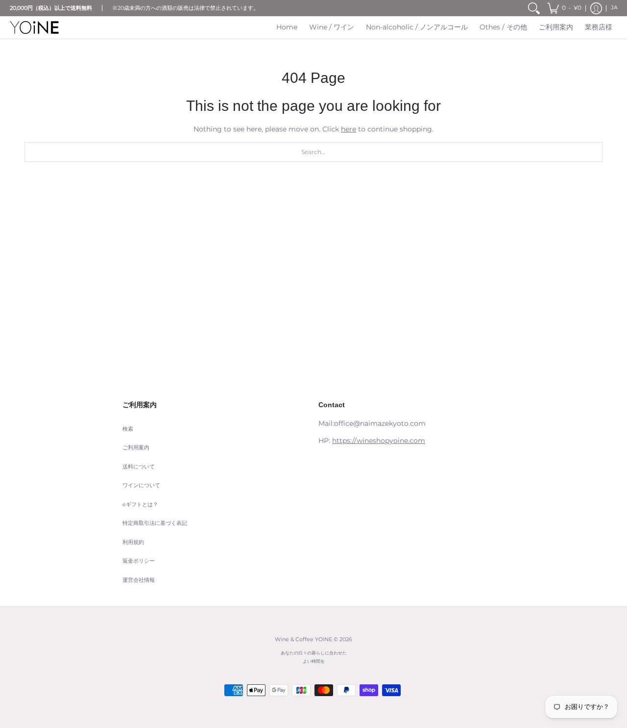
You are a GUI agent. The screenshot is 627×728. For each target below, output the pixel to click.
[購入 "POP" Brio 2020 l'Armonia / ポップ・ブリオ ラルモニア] (534, 279)
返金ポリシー (138, 561)
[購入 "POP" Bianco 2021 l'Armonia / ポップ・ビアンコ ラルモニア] (387, 279)
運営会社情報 (138, 580)
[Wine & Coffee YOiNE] (34, 27)
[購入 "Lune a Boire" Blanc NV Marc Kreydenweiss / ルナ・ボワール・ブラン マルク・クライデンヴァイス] (240, 279)
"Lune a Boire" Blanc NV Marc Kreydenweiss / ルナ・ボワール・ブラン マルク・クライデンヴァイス (240, 370)
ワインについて (141, 485)
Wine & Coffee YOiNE (303, 639)
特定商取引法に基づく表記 (154, 523)
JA (614, 7)
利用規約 (133, 542)
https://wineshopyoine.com (378, 440)
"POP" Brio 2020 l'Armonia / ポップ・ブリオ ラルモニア (534, 366)
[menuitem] (534, 8)
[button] (564, 8)
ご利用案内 (135, 447)
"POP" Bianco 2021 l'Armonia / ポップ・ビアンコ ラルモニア (387, 366)
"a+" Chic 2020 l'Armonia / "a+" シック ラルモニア (93, 366)
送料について (138, 467)
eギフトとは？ (140, 504)
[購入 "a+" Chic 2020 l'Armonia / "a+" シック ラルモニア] (93, 279)
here (348, 129)
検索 (127, 429)
